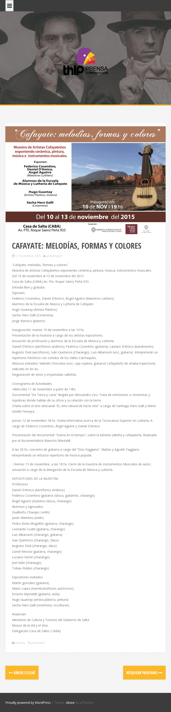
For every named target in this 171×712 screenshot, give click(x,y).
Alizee (70, 702)
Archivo (20, 643)
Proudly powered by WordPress (28, 702)
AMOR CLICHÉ (24, 672)
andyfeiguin (54, 256)
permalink (37, 643)
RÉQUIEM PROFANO (142, 672)
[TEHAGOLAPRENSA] (85, 61)
